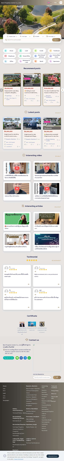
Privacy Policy (54, 390)
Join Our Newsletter (38, 374)
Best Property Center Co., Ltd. (11, 3)
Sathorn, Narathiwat (32, 408)
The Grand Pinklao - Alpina (19, 413)
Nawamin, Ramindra (31, 386)
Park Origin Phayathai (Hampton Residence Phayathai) (18, 429)
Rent (4, 390)
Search (56, 40)
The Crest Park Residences (33, 443)
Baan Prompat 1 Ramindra (33, 388)
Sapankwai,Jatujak (31, 424)
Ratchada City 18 (17, 420)
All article (57, 207)
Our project (6, 400)
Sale (4, 388)
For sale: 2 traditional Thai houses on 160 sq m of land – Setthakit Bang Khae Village (51, 92)
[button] (61, 22)
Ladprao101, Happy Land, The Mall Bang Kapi (18, 440)
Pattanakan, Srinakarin (32, 416)
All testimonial (56, 260)
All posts (57, 112)
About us (53, 393)
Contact (53, 401)
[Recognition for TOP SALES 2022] (32, 324)
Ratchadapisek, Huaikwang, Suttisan (46, 424)
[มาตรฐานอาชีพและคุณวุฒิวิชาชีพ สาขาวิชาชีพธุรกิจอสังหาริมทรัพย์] (22, 324)
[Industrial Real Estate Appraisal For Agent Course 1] (42, 324)
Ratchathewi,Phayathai (19, 424)
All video (57, 156)
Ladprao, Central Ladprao (44, 415)
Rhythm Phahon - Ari (31, 427)
